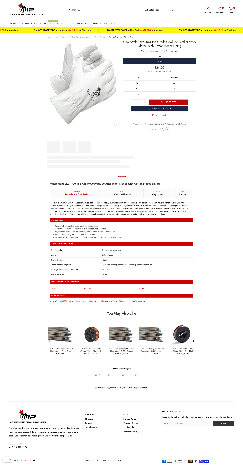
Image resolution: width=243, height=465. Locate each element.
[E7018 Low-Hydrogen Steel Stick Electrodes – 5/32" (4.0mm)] (151, 333)
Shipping (151, 71)
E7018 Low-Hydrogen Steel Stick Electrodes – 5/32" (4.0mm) (152, 349)
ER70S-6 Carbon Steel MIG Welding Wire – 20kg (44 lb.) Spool (91, 351)
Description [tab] (121, 176)
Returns (88, 423)
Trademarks (128, 427)
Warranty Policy (130, 431)
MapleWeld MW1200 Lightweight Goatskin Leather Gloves (74, 301)
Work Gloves (181, 124)
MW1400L (88, 288)
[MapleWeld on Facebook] (22, 460)
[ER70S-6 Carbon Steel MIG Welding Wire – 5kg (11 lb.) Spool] (182, 333)
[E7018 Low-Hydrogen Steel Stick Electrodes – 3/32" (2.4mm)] (121, 333)
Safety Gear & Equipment (165, 124)
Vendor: (145, 51)
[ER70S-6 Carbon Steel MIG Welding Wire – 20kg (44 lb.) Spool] (91, 333)
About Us (89, 414)
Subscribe (222, 423)
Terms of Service (130, 423)
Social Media (91, 427)
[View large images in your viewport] (115, 123)
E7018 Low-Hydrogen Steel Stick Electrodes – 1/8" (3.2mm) (60, 349)
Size (159, 56)
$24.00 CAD (139, 288)
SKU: (166, 51)
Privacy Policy (129, 418)
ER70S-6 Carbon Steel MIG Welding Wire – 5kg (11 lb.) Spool (182, 351)
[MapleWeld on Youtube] (31, 460)
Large (53, 288)
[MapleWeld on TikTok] (34, 460)
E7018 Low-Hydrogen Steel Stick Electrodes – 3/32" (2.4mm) (121, 349)
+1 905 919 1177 (18, 447)
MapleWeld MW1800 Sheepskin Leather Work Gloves (123, 301)
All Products (149, 124)
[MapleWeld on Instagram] (26, 460)
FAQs (125, 414)
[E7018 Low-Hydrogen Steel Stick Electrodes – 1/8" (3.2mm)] (60, 333)
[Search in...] (172, 10)
